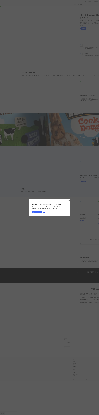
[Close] (69, 200)
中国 (44, 212)
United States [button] (38, 212)
